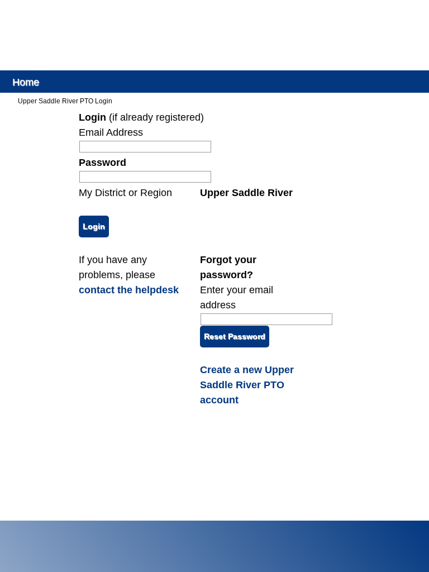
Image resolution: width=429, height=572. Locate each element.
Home (25, 81)
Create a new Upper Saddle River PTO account (247, 385)
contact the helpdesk (129, 289)
